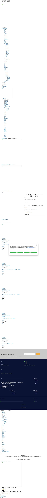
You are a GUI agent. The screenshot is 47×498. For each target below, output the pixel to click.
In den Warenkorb (12, 491)
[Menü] (4, 488)
